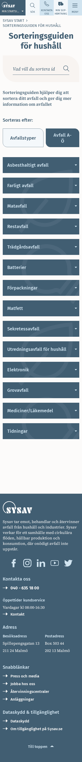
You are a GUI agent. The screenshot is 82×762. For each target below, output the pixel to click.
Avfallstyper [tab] (23, 138)
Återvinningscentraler (29, 691)
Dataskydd (19, 721)
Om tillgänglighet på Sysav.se (36, 729)
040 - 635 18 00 (24, 588)
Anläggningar (22, 699)
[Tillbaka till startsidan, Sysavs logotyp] (41, 507)
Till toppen (37, 746)
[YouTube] (55, 563)
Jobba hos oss (22, 684)
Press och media (24, 676)
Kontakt (17, 614)
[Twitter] (68, 563)
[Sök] (66, 69)
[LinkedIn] (41, 563)
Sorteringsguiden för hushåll (32, 25)
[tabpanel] (41, 298)
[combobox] (36, 69)
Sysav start (13, 20)
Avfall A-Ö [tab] (63, 138)
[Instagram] (27, 563)
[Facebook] (14, 563)
